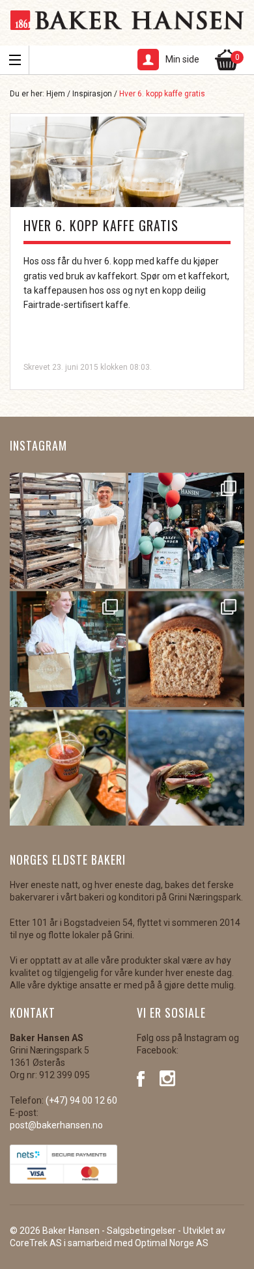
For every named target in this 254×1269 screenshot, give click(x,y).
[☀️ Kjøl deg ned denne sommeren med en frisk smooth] (68, 768)
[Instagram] (168, 1078)
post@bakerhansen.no (56, 1125)
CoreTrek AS (36, 1243)
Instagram (38, 445)
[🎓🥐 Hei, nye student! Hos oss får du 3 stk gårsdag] (68, 649)
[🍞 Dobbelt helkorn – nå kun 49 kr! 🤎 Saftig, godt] (186, 649)
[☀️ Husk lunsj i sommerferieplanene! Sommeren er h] (186, 768)
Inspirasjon (92, 93)
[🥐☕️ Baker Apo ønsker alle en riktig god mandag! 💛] (68, 531)
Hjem (55, 93)
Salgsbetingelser (141, 1230)
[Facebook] (145, 1078)
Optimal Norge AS (171, 1243)
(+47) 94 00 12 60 (81, 1100)
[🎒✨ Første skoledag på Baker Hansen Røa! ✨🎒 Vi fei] (186, 531)
